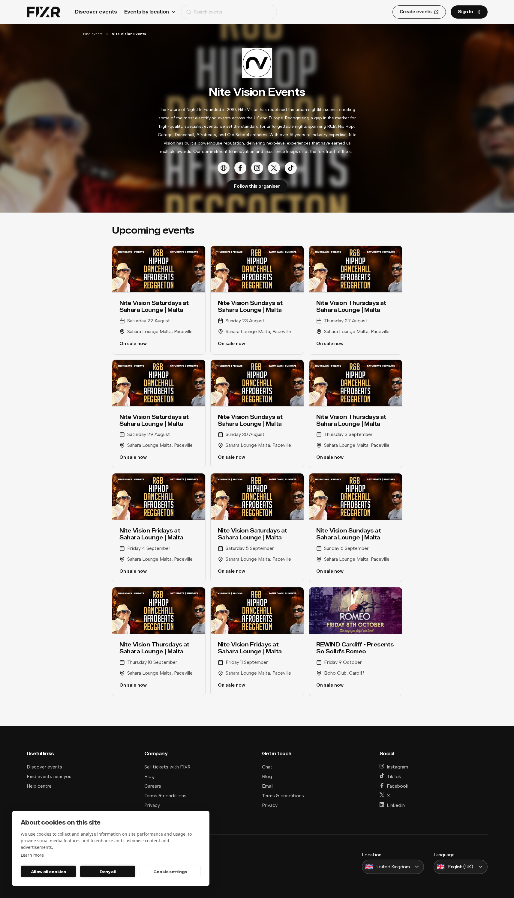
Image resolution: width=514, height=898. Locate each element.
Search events (208, 12)
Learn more (32, 855)
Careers (152, 786)
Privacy (152, 805)
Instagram (397, 767)
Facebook (397, 786)
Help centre (39, 786)
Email (267, 786)
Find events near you (49, 776)
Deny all (108, 871)
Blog (149, 776)
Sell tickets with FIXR (167, 767)
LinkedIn (396, 805)
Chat (267, 767)
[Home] (43, 12)
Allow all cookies (48, 871)
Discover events (96, 12)
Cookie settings (170, 871)
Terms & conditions (165, 795)
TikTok (394, 776)
